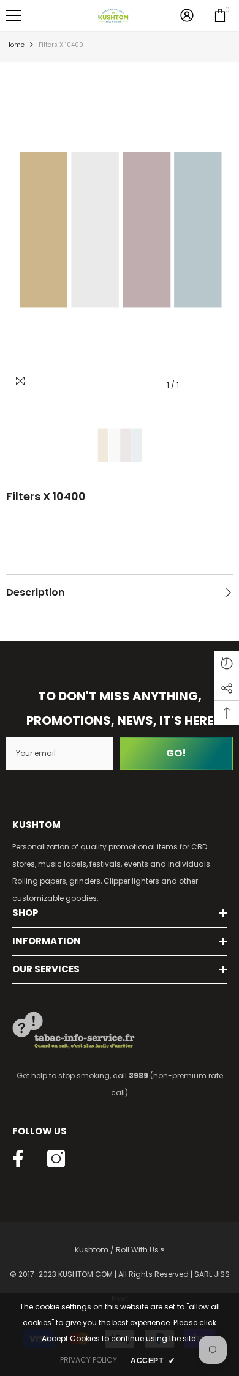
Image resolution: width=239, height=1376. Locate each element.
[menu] (13, 15)
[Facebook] (18, 1158)
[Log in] (187, 15)
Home (15, 45)
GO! (176, 753)
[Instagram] (56, 1158)
